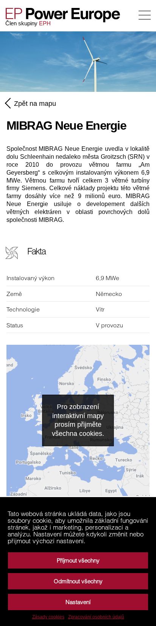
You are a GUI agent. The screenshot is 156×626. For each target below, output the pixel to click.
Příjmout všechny (78, 560)
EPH (45, 23)
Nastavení (78, 602)
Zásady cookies (48, 617)
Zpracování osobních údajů (96, 617)
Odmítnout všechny (78, 581)
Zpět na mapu (35, 103)
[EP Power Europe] (66, 15)
